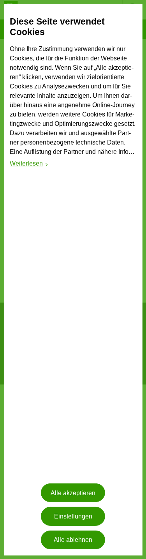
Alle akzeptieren (73, 493)
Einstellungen (73, 516)
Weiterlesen (29, 164)
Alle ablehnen (73, 539)
